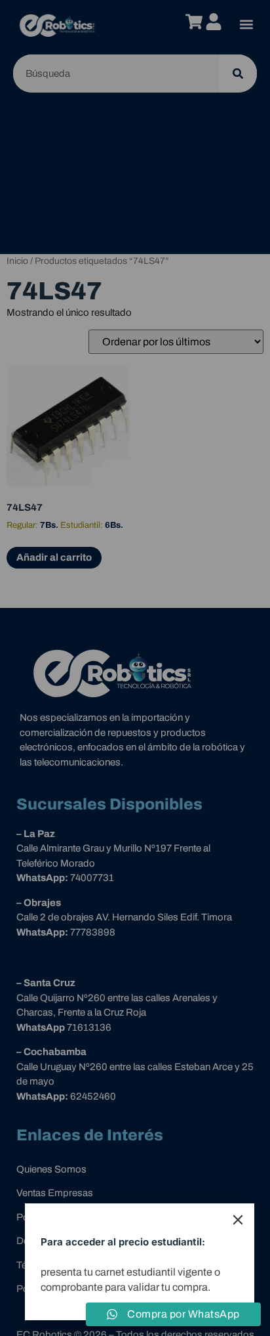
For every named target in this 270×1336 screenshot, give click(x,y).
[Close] (238, 1220)
